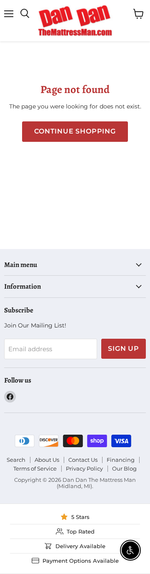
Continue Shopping (75, 131)
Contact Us (83, 459)
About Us (47, 459)
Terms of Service (35, 468)
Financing (121, 459)
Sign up (123, 348)
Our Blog (124, 468)
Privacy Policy (84, 468)
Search (16, 459)
